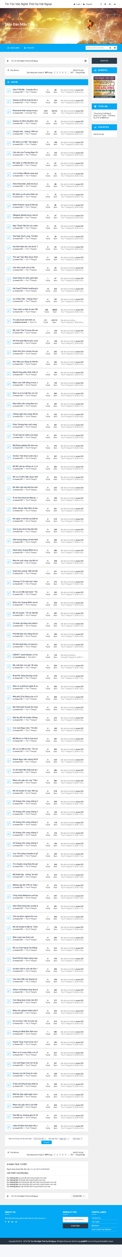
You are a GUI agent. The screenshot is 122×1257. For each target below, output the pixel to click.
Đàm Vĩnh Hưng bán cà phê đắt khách (29, 906)
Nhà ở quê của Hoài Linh (23, 937)
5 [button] (65, 72)
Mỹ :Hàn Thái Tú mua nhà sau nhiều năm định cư (34, 330)
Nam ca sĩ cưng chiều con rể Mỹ (27, 1052)
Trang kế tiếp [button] (80, 72)
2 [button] (57, 72)
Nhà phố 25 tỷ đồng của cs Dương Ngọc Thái (32, 696)
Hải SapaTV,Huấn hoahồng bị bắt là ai (29, 288)
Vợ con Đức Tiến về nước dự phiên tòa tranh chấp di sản (37, 1021)
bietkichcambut (21, 322)
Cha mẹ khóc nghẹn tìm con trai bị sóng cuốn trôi (34, 916)
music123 (19, 92)
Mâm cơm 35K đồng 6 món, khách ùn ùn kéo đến (34, 383)
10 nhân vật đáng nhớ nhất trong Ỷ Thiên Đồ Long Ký (35, 623)
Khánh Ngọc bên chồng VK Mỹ (26, 759)
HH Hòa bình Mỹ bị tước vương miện (28, 341)
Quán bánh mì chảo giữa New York (28, 278)
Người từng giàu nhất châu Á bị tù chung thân (32, 372)
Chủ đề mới (14, 70)
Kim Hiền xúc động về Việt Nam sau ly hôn (31, 362)
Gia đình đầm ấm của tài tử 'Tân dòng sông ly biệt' (34, 246)
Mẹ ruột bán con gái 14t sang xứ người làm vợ (33, 665)
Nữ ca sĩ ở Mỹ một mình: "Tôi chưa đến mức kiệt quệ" (36, 592)
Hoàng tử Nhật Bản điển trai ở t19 (27, 1031)
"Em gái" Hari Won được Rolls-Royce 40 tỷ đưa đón (35, 257)
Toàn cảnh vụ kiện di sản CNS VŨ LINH (29, 309)
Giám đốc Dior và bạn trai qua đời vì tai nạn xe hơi (34, 351)
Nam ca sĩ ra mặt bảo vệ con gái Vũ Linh (30, 393)
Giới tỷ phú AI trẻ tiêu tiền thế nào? (27, 529)
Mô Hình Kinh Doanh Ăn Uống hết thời (29, 707)
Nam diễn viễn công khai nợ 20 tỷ (27, 403)
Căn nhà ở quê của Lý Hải (24, 267)
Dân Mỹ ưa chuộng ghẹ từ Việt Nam (28, 1115)
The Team (96, 1222)
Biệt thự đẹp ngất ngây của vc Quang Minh (31, 1094)
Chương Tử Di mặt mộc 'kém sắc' (27, 581)
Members (95, 1226)
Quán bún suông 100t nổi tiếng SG (27, 571)
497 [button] (72, 72)
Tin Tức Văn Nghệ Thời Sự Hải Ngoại (28, 4)
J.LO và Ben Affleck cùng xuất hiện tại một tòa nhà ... (35, 173)
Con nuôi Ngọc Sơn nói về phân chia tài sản (32, 1063)
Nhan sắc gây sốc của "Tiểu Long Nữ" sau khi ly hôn (35, 780)
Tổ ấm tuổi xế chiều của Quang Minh (28, 435)
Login (78, 4)
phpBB (83, 1241)
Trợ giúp (30, 48)
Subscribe (75, 1226)
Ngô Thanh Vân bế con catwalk (26, 226)
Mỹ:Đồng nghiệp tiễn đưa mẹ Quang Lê (30, 445)
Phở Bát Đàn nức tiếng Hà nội (25, 634)
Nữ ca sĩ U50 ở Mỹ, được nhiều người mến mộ (32, 477)
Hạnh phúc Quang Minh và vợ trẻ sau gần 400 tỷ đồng (36, 550)
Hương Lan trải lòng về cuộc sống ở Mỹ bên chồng (34, 1073)
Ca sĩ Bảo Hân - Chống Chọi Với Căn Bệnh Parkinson (35, 299)
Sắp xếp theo (53, 1139)
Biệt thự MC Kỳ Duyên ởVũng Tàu (27, 717)
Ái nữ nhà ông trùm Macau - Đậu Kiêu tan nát (32, 498)
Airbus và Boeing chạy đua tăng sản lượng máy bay (35, 989)
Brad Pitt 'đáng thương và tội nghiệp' (28, 676)
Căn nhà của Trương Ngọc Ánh (26, 152)
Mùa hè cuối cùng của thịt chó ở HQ (28, 560)
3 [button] (60, 72)
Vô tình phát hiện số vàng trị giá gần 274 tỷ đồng (34, 644)
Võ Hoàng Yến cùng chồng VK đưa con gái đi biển (34, 801)
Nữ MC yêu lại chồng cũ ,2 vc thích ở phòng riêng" (34, 466)
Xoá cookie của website (101, 1229)
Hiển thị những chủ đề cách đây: (20, 1139)
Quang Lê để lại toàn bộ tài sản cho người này (33, 100)
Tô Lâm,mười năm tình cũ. (24, 320)
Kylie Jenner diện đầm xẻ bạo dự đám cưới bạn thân (35, 508)
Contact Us (96, 1218)
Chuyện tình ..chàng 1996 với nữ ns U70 (30, 131)
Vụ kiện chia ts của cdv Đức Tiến (27, 969)
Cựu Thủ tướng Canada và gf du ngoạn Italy (32, 853)
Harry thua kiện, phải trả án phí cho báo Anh (32, 184)
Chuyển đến (77, 1196)
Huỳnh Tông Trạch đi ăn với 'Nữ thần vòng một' (33, 1042)
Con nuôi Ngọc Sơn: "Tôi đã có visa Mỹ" (30, 728)
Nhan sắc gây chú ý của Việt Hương (28, 1105)
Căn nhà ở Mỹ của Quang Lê (25, 979)
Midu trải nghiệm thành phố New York (29, 1010)
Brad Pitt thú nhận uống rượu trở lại (28, 958)
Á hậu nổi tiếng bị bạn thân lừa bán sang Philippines (35, 1084)
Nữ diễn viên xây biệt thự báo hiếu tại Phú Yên (32, 487)
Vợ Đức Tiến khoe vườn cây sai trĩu (28, 456)
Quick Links (14, 48)
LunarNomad (20, 657)
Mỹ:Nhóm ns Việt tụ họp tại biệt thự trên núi (31, 738)
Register (89, 4)
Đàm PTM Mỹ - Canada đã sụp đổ (27, 89)
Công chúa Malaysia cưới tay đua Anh (29, 895)
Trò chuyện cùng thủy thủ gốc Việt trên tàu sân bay (35, 864)
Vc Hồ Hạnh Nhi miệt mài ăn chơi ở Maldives (32, 770)
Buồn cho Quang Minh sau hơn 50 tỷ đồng (31, 602)
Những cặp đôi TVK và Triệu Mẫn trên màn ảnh (33, 885)
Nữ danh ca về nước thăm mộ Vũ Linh (29, 194)
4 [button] (62, 72)
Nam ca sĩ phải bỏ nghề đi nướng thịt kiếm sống (33, 686)
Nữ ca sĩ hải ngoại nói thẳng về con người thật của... (35, 948)
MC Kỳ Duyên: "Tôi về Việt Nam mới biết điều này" (34, 613)
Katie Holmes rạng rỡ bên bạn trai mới (29, 205)
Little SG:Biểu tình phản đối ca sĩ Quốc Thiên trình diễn (36, 1126)
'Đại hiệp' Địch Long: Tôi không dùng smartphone (34, 236)
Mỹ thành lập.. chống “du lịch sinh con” (29, 874)
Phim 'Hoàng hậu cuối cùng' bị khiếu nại (30, 424)
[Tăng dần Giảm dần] (77, 1139)
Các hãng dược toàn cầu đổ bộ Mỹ (28, 1000)
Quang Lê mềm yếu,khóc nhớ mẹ (27, 121)
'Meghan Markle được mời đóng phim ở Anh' (32, 215)
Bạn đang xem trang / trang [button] (39, 72)
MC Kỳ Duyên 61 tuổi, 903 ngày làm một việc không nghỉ (37, 791)
